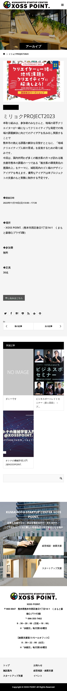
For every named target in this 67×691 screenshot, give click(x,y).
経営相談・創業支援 (43, 670)
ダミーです (11, 398)
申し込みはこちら (14, 297)
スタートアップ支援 (13, 675)
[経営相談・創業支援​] (33, 536)
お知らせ (38, 665)
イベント (38, 675)
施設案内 (7, 670)
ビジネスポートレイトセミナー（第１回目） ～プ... (48, 402)
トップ (6, 665)
